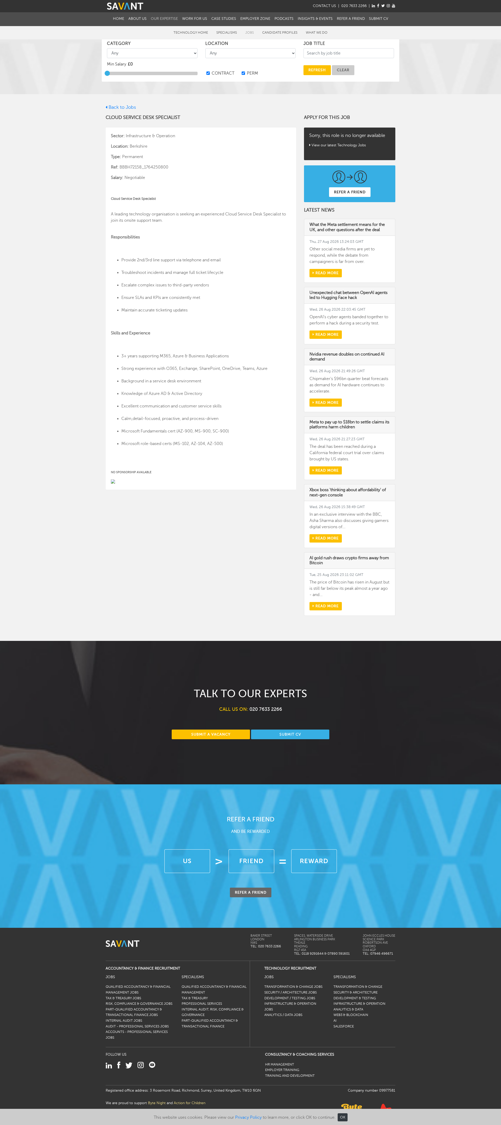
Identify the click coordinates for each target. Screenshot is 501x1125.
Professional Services (202, 1004)
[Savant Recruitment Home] (125, 6)
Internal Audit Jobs (124, 1020)
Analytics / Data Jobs (283, 1015)
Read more (326, 273)
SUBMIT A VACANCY (210, 734)
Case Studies (223, 18)
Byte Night (157, 1103)
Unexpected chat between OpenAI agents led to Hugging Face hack (348, 295)
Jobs (249, 32)
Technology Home (191, 32)
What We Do (316, 32)
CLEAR (343, 70)
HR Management (279, 1064)
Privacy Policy (248, 1117)
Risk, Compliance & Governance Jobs (139, 1004)
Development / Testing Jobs (289, 998)
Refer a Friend (351, 18)
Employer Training (282, 1070)
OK (342, 1117)
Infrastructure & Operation (359, 1004)
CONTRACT (223, 73)
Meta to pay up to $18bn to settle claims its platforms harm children (349, 424)
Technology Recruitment (290, 968)
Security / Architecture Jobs (290, 992)
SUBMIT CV (290, 734)
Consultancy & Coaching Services (299, 1054)
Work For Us (194, 18)
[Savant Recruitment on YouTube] (393, 6)
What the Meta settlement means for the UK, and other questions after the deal (347, 227)
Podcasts (284, 18)
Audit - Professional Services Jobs (137, 1026)
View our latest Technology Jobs (339, 145)
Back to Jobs (121, 107)
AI (335, 1020)
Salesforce (343, 1026)
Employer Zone (255, 18)
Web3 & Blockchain (350, 1015)
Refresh (317, 70)
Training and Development (290, 1076)
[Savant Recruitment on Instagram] (388, 6)
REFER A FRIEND (350, 192)
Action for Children (189, 1103)
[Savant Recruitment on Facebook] (378, 6)
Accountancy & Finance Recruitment (143, 968)
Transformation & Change (357, 987)
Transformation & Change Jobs (293, 987)
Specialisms (226, 32)
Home (118, 18)
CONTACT (324, 6)
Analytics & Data (348, 1009)
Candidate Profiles (279, 32)
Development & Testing (354, 998)
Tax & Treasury (195, 998)
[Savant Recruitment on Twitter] (383, 6)
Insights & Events (315, 18)
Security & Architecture (355, 992)
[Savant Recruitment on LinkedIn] (373, 6)
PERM (252, 73)
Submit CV (378, 18)
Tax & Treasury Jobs (123, 998)
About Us (137, 18)
